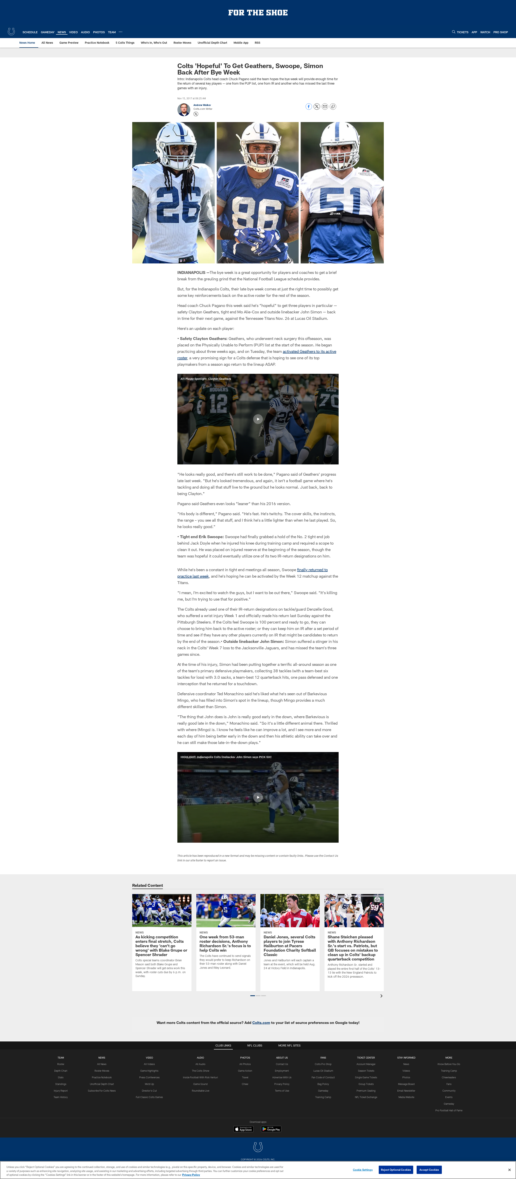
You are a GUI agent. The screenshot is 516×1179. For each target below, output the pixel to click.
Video (149, 1057)
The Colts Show (200, 1070)
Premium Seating (366, 1090)
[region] (258, 1170)
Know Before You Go (449, 1064)
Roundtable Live (200, 1090)
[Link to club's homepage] (11, 31)
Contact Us (282, 1064)
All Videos (149, 1064)
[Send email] (325, 108)
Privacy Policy (281, 1084)
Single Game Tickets (366, 1077)
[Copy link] (333, 106)
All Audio (200, 1064)
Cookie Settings (363, 1169)
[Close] (509, 1169)
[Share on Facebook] (309, 108)
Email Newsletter (406, 1090)
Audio (200, 1057)
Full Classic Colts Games (149, 1097)
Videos (406, 1070)
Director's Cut (149, 1090)
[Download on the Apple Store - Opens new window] (243, 1129)
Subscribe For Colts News (102, 1090)
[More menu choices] (120, 31)
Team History (61, 1097)
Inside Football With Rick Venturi (200, 1077)
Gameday (323, 1090)
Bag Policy (323, 1084)
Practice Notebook (102, 1077)
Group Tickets (366, 1084)
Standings (60, 1084)
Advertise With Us (281, 1077)
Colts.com (261, 1022)
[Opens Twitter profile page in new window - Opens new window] (196, 114)
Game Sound (200, 1084)
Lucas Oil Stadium (323, 1070)
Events (449, 1097)
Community (449, 1090)
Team (61, 1057)
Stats (60, 1077)
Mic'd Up (149, 1084)
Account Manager (366, 1064)
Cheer (245, 1084)
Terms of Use (282, 1090)
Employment (282, 1070)
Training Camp (323, 1097)
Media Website (406, 1097)
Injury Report (61, 1090)
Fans (449, 1084)
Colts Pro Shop (323, 1064)
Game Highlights (149, 1070)
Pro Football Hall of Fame (448, 1110)
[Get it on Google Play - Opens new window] (271, 1131)
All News (101, 1064)
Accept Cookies (429, 1169)
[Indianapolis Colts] (258, 1148)
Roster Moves (102, 1070)
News (101, 1057)
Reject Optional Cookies (396, 1169)
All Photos (245, 1064)
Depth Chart (60, 1070)
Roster (60, 1064)
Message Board (406, 1084)
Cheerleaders (449, 1077)
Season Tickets (366, 1070)
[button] (258, 419)
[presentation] (382, 996)
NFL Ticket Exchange (366, 1097)
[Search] (453, 31)
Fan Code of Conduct (323, 1077)
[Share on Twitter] (317, 108)
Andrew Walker (202, 105)
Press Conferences (149, 1077)
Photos (245, 1057)
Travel (245, 1077)
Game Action (245, 1070)
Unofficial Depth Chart (102, 1084)
